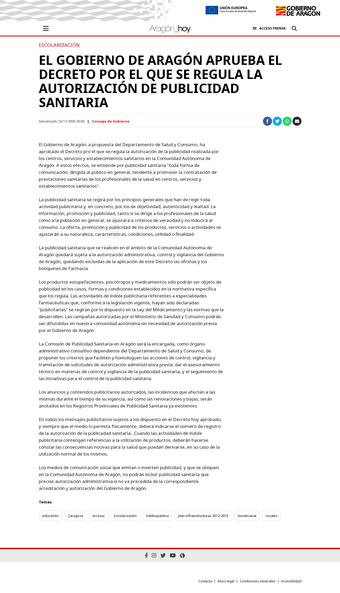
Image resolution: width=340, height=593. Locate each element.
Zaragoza (75, 515)
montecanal (247, 515)
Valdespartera (157, 515)
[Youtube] (173, 555)
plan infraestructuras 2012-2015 (203, 515)
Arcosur (98, 515)
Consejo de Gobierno (111, 121)
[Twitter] (163, 555)
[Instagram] (154, 555)
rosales (272, 515)
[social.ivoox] (182, 555)
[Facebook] (146, 555)
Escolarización (125, 515)
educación (50, 515)
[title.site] (298, 11)
